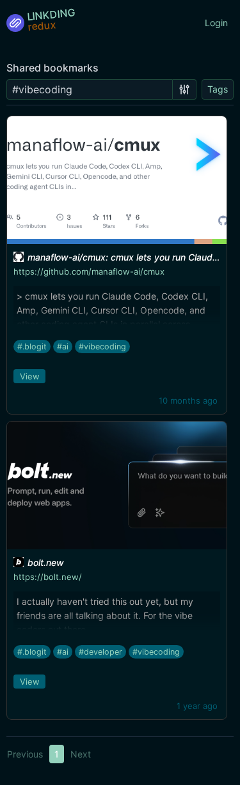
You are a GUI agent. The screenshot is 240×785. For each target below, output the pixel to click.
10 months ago (188, 400)
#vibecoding (102, 346)
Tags (217, 89)
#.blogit (32, 346)
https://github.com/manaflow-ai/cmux (88, 271)
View (30, 376)
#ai (62, 346)
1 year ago (197, 706)
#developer (100, 652)
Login (216, 22)
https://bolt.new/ (47, 577)
